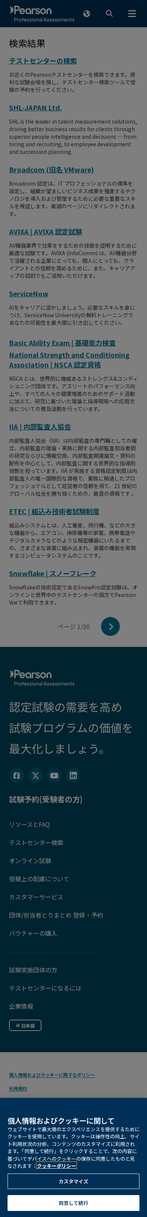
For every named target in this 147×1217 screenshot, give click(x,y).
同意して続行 (74, 1202)
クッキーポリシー (56, 1165)
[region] (73, 1157)
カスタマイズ (74, 1181)
